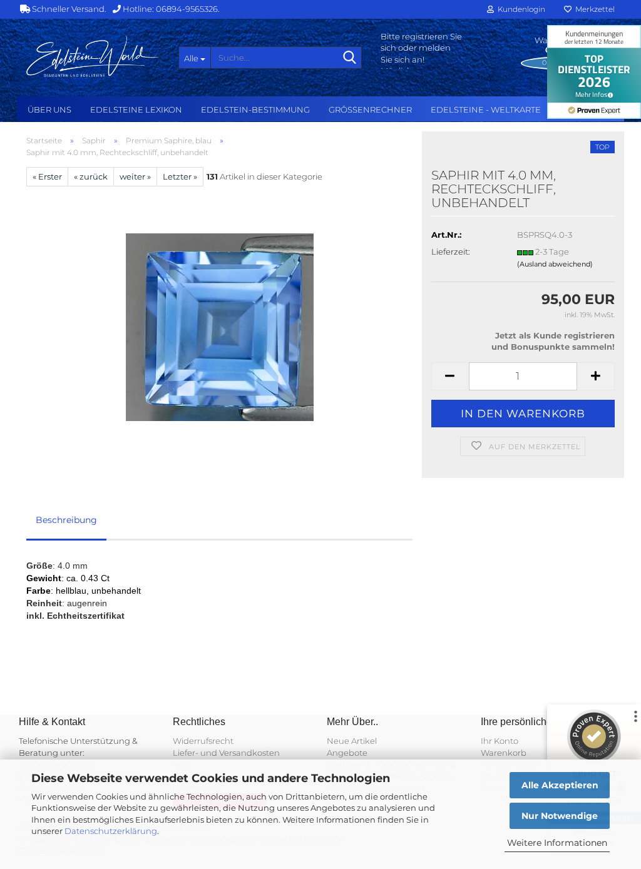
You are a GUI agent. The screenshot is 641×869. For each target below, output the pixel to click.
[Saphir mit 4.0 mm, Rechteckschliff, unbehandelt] (220, 326)
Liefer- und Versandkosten (226, 753)
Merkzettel (593, 9)
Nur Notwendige (559, 815)
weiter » (135, 176)
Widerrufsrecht (203, 741)
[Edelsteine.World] (93, 56)
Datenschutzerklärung (110, 831)
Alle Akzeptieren (559, 785)
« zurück (91, 176)
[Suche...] (350, 58)
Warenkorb (503, 753)
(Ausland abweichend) (555, 264)
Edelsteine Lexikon (136, 109)
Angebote (347, 753)
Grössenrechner (370, 109)
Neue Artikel (352, 741)
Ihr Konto (499, 741)
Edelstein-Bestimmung (255, 109)
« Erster (47, 176)
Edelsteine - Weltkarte (486, 109)
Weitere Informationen (557, 842)
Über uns (49, 109)
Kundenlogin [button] (519, 9)
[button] (450, 376)
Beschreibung (66, 520)
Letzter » (180, 176)
